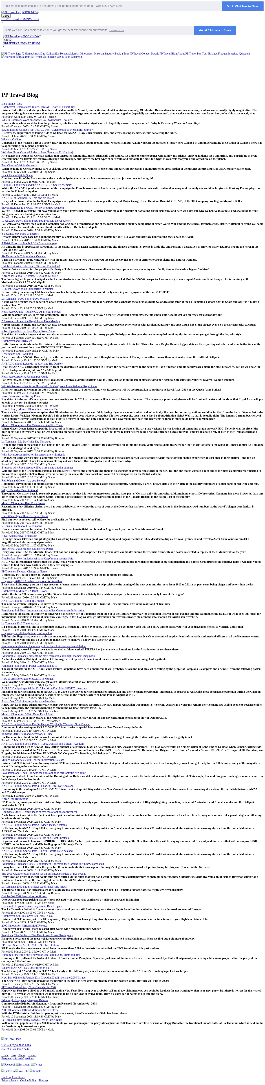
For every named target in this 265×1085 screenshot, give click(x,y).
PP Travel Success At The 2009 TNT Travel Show (30, 945)
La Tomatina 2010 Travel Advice (20, 623)
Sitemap (43, 1080)
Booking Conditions (13, 1077)
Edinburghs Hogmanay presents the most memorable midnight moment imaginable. (48, 655)
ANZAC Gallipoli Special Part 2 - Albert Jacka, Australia (34, 824)
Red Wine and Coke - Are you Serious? (24, 480)
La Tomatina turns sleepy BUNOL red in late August (31, 1019)
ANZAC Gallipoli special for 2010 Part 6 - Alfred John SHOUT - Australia (44, 688)
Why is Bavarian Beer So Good (19, 490)
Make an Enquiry (104, 53)
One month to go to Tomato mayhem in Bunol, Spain (31, 906)
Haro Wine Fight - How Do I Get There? (24, 516)
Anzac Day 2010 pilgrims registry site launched (28, 701)
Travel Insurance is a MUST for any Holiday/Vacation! (32, 207)
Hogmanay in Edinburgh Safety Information (26, 633)
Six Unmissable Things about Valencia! (23, 256)
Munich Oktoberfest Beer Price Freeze (23, 503)
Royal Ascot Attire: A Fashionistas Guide (24, 376)
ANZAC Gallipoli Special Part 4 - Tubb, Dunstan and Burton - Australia (42, 743)
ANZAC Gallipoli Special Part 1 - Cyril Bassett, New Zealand (37, 850)
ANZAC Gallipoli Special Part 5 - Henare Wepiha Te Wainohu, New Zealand (45, 724)
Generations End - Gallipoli (17, 353)
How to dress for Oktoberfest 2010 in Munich (27, 678)
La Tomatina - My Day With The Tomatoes (26, 441)
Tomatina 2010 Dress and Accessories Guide (26, 733)
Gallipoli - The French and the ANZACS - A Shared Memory (36, 184)
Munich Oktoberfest (81, 53)
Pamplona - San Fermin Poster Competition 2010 (29, 665)
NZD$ (28, 19)
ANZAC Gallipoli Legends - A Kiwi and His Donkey (32, 363)
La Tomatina (63, 53)
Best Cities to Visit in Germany (19, 165)
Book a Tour (121, 53)
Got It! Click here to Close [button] (243, 6)
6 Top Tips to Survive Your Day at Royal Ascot (28, 331)
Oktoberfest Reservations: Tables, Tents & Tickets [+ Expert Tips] (38, 106)
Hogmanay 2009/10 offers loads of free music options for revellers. (39, 811)
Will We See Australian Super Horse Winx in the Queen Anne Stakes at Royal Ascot (49, 386)
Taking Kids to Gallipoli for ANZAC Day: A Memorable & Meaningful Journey (47, 129)
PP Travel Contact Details (144, 53)
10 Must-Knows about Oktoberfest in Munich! (27, 288)
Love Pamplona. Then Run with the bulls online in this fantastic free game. (44, 772)
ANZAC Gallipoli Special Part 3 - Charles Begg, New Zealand (37, 785)
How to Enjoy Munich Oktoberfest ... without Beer (30, 409)
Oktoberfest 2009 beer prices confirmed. (24, 896)
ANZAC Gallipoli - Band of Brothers (22, 600)
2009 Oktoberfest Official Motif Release (24, 925)
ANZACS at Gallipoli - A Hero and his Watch (27, 197)
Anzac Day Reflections (14, 798)
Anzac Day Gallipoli (44, 53)
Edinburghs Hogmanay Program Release (24, 1000)
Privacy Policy (9, 1080)
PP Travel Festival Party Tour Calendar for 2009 (28, 987)
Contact (32, 1055)
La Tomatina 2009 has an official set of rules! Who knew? (34, 886)
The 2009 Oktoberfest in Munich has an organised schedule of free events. (43, 873)
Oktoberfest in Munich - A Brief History (24, 590)
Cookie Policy (28, 1080)
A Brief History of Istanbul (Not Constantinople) (29, 243)
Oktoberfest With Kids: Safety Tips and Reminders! (30, 266)
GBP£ (6, 15)
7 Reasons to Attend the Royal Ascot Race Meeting (30, 321)
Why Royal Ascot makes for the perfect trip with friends (33, 454)
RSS (19, 103)
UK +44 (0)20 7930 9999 (16, 1045)
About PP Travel (186, 53)
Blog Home (8, 103)
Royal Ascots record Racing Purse (20, 396)
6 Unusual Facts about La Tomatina (21, 526)
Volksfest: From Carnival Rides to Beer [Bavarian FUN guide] (37, 152)
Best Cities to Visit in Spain (17, 175)
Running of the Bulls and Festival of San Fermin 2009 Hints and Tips (40, 954)
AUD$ (20, 19)
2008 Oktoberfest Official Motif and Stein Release (30, 1010)
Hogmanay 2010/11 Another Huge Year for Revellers (31, 581)
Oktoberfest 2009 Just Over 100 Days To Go (27, 915)
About (21, 1055)
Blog (13, 1055)
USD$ (35, 19)
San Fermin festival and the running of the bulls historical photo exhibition (43, 646)
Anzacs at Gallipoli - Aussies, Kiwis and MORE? (29, 275)
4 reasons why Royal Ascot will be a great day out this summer (37, 467)
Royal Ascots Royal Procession (19, 535)
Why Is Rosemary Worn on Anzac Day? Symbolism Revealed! (37, 119)
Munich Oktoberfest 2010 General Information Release (32, 759)
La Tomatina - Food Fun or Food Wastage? (26, 298)
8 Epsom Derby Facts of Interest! (20, 233)
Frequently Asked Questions (234, 53)
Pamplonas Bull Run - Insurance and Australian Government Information (43, 610)
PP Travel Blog (168, 53)
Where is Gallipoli (11, 139)
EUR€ (12, 19)
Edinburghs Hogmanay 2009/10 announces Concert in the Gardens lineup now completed (52, 863)
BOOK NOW (30, 12)
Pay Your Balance (207, 53)
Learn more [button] (115, 6)
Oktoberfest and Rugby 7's (16, 340)
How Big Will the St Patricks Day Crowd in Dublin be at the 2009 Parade (43, 977)
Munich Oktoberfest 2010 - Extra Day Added (27, 714)
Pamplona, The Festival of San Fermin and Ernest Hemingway (37, 935)
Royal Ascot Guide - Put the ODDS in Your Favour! (31, 311)
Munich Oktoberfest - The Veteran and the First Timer (32, 425)
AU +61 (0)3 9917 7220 (15, 1048)
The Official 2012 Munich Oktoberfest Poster (27, 548)
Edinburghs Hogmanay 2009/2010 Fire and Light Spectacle (35, 837)
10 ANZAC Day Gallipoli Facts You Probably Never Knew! (36, 220)
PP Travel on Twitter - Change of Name (24, 571)
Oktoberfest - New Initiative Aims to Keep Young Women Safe (37, 558)
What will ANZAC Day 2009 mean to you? (26, 967)
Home (28, 53)
